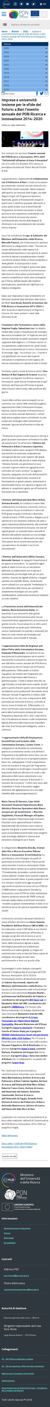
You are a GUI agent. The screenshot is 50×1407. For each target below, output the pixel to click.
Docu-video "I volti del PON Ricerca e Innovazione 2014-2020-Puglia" (19, 1145)
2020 (6, 68)
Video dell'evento (10, 1135)
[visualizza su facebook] (37, 94)
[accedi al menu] (4, 14)
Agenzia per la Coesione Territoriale (18, 1373)
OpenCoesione (8, 1380)
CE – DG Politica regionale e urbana (17, 1358)
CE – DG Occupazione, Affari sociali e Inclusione (23, 1366)
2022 (25, 31)
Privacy (7, 1233)
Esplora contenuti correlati (25, 24)
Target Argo (18, 1062)
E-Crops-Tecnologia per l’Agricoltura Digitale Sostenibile (20, 1021)
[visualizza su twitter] (42, 94)
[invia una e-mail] (46, 94)
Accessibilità (9, 1242)
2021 (6, 64)
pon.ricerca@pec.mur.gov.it (16, 1275)
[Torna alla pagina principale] (19, 14)
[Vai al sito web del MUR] (7, 4)
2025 (6, 48)
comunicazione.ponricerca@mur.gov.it (21, 1289)
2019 (6, 73)
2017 (6, 81)
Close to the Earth (22, 1027)
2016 (6, 85)
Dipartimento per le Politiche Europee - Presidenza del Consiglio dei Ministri (24, 1389)
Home (5, 31)
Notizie (15, 31)
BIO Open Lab (36, 1000)
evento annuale (9, 1156)
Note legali (9, 1237)
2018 (6, 77)
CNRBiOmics (18, 1007)
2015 (6, 89)
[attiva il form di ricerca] (44, 14)
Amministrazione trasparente (17, 1228)
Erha (25, 1055)
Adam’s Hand (28, 1048)
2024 (6, 52)
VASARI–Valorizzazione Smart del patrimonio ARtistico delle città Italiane (25, 1036)
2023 (6, 56)
